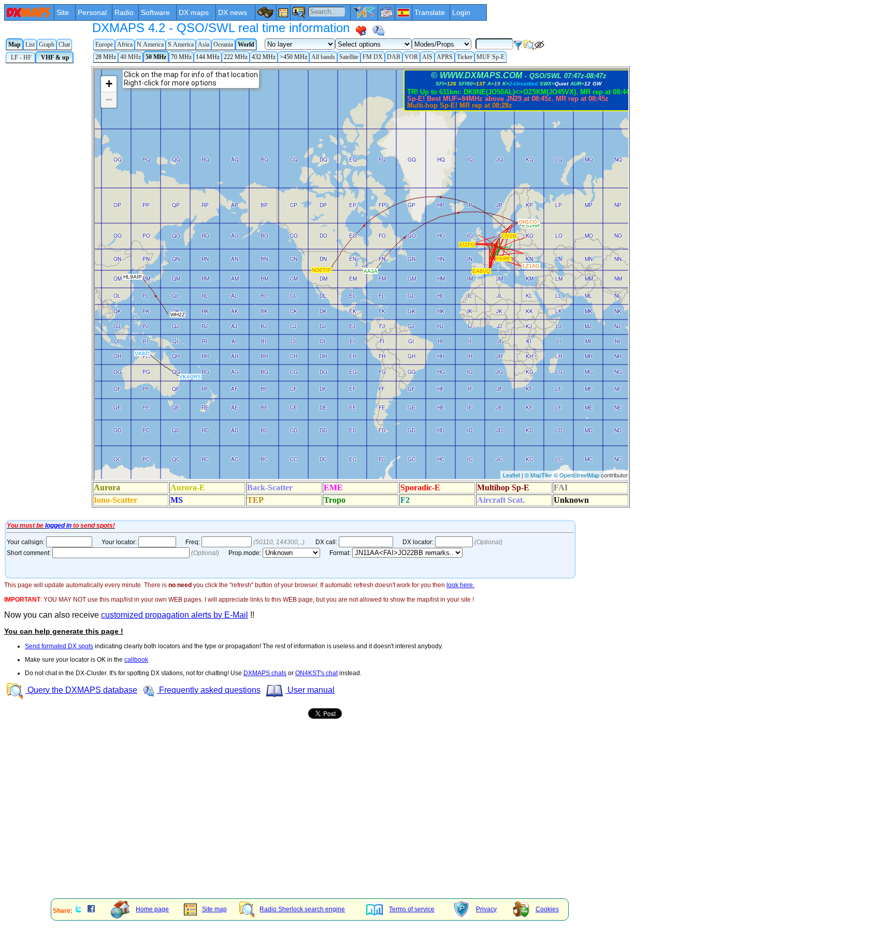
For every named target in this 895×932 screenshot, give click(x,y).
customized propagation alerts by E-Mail (174, 614)
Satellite (348, 57)
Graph (46, 44)
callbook (136, 659)
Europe (104, 44)
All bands (323, 57)
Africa (125, 44)
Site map (214, 909)
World (246, 44)
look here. (460, 585)
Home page (152, 909)
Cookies (547, 909)
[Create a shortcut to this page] (361, 30)
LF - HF (20, 57)
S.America (181, 44)
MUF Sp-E (490, 57)
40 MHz (130, 57)
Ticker (464, 57)
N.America (150, 44)
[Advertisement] (315, 818)
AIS (427, 57)
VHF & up (54, 57)
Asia (203, 44)
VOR (411, 57)
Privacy (486, 909)
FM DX (373, 57)
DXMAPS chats (264, 673)
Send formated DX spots (59, 646)
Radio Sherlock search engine (302, 909)
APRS (445, 57)
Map (14, 44)
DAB (393, 57)
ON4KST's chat (316, 673)
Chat (64, 44)
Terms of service (412, 909)
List (30, 44)
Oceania (223, 44)
